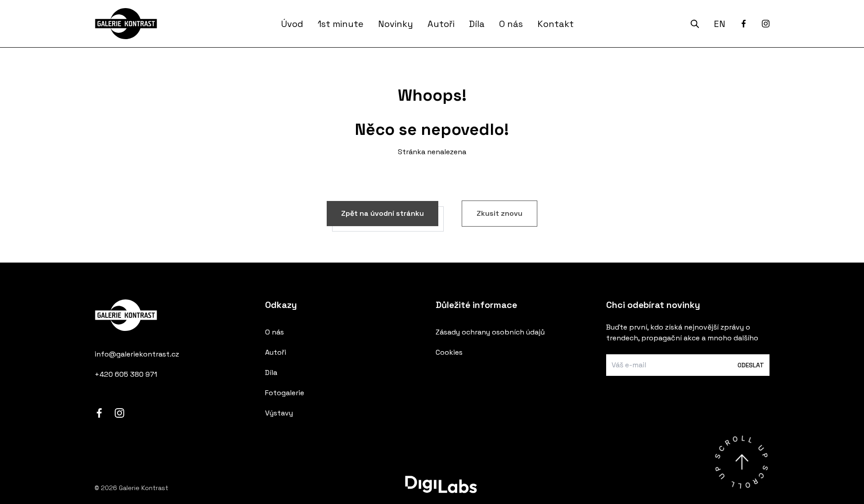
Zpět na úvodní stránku (382, 213)
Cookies (449, 352)
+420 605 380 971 (125, 374)
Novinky (395, 24)
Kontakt (555, 24)
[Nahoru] (741, 462)
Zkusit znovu (499, 213)
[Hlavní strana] (129, 23)
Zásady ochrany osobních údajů (490, 332)
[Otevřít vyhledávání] (694, 24)
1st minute (341, 24)
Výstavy (279, 413)
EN (719, 24)
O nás (511, 24)
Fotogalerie (284, 392)
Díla (477, 24)
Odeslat (751, 365)
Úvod (292, 24)
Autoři (441, 24)
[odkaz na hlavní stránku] (176, 321)
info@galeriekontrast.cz (136, 354)
